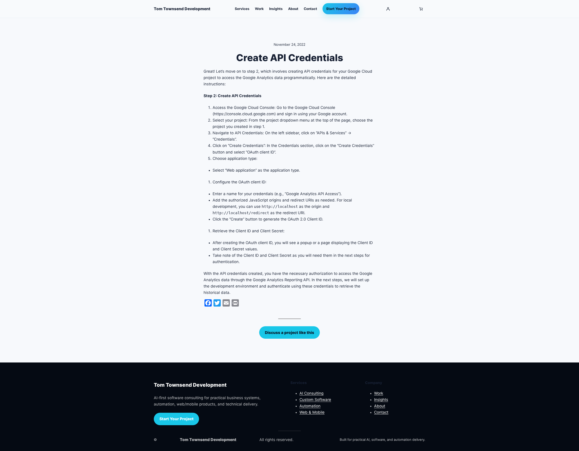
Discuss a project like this (289, 332)
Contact (381, 412)
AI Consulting (311, 393)
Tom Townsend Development (182, 8)
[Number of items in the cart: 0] (421, 9)
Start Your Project (176, 419)
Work (378, 393)
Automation (309, 406)
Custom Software (315, 399)
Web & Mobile (312, 412)
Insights (381, 399)
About (379, 406)
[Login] (388, 9)
